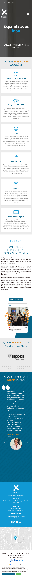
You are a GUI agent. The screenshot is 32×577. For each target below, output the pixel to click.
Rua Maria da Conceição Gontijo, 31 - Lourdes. (16, 501)
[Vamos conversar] (2, 2)
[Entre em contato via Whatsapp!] (20, 522)
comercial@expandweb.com (16, 510)
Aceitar (18, 574)
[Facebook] (11, 522)
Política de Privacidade (16, 557)
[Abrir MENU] (28, 13)
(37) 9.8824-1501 (9, 2)
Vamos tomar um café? (16, 299)
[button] (3, 366)
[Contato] (17, 522)
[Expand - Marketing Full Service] (12, 13)
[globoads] (16, 560)
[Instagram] (14, 522)
